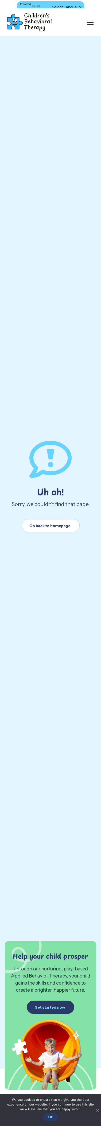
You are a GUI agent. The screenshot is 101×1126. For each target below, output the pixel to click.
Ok (50, 1117)
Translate (47, 6)
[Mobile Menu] (90, 22)
